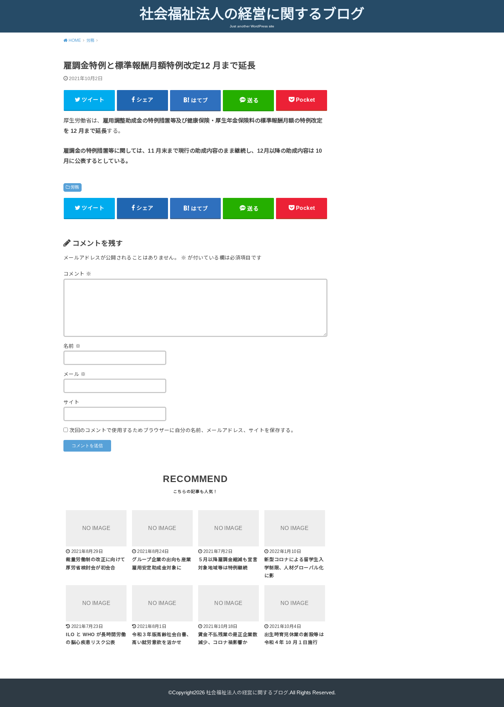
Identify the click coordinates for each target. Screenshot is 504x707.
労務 (75, 187)
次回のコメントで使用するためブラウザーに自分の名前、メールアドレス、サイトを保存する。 (182, 430)
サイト (71, 402)
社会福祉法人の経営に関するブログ (252, 14)
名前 (72, 346)
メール (74, 374)
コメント (77, 274)
